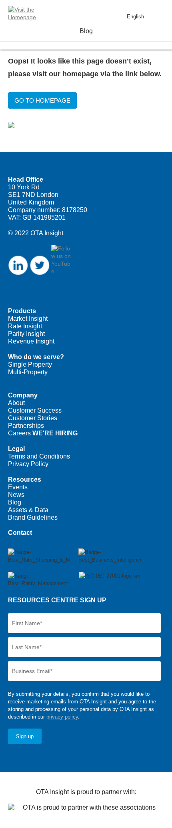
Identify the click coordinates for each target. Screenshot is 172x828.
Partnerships (26, 425)
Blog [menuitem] (86, 31)
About (16, 402)
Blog (14, 502)
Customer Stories (32, 418)
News (16, 494)
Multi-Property (28, 372)
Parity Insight (26, 333)
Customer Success (35, 410)
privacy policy (62, 717)
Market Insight (28, 318)
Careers (43, 433)
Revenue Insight (31, 341)
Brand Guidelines (33, 517)
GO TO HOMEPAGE (42, 100)
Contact (20, 532)
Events (18, 487)
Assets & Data (28, 509)
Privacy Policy (28, 464)
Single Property (30, 364)
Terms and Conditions (39, 456)
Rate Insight (25, 326)
